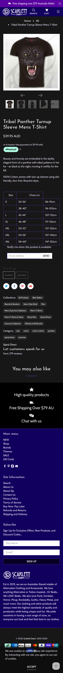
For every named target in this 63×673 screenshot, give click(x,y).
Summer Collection (13, 323)
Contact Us (9, 494)
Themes (7, 451)
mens (26, 331)
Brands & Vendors (12, 304)
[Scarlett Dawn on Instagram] (12, 466)
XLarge (9, 275)
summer (22, 337)
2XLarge (21, 275)
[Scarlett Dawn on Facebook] (4, 466)
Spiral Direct (45, 317)
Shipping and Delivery (15, 514)
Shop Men (31, 317)
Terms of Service (12, 502)
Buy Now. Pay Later (14, 506)
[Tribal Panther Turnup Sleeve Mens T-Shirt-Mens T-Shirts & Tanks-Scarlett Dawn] (31, 62)
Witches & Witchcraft (33, 323)
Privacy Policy (10, 498)
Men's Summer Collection (15, 310)
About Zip (8, 490)
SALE (6, 455)
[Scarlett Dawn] (14, 12)
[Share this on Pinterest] (22, 286)
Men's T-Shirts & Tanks (14, 317)
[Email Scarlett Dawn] (16, 466)
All (37, 21)
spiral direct (9, 337)
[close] (59, 3)
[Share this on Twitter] (6, 286)
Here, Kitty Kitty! (30, 304)
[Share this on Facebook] (14, 286)
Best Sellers (37, 297)
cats (18, 331)
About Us (8, 486)
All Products (23, 297)
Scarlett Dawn (29, 638)
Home (27, 21)
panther (51, 331)
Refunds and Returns (14, 510)
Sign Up (31, 561)
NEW (6, 439)
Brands (7, 447)
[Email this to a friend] (30, 286)
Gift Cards (8, 459)
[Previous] (22, 95)
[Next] (40, 95)
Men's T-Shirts (36, 310)
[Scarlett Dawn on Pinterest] (8, 466)
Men (43, 304)
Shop (6, 443)
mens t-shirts (38, 331)
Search (7, 483)
